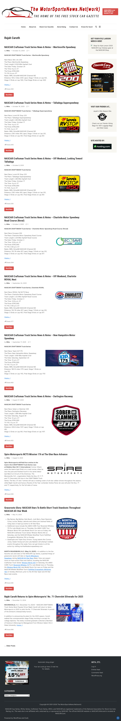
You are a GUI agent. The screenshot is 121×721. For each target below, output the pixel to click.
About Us (32, 27)
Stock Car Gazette (46, 27)
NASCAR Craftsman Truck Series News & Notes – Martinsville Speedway (40, 47)
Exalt (26, 718)
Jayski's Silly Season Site (102, 111)
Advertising (61, 27)
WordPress (17, 718)
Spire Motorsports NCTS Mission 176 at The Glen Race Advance (35, 454)
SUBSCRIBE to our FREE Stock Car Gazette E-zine (109, 11)
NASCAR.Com (60, 713)
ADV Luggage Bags (105, 126)
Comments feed (97, 673)
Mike (8, 51)
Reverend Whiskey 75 (21, 565)
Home (23, 27)
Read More (9, 95)
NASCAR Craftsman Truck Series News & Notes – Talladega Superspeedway (41, 102)
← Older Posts (9, 646)
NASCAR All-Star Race (25, 558)
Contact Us (73, 27)
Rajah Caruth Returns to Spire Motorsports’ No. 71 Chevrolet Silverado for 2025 (43, 596)
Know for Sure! (87, 27)
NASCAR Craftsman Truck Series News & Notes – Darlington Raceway (38, 396)
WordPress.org (96, 676)
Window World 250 (29, 563)
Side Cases (104, 128)
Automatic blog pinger (46, 662)
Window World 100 (14, 567)
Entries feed (95, 669)
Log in (93, 666)
